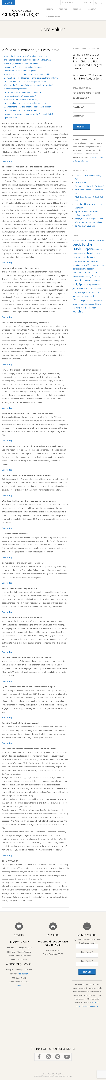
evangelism (88, 268)
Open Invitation (10, 117)
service (91, 304)
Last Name (78, 116)
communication (81, 261)
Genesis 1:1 (89, 280)
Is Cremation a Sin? (83, 215)
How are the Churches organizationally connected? (25, 67)
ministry (94, 292)
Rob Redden (23, 974)
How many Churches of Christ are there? (21, 63)
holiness (97, 280)
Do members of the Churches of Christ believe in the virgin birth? (31, 78)
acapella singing (80, 240)
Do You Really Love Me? (85, 226)
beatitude (98, 249)
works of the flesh (88, 308)
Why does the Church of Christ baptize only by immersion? (28, 85)
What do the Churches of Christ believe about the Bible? (27, 74)
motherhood (78, 296)
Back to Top (7, 161)
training (76, 307)
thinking (98, 304)
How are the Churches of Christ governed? (21, 70)
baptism (89, 249)
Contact (92, 9)
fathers (76, 276)
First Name (78, 107)
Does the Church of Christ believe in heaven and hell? (26, 103)
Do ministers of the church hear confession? (22, 92)
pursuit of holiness (94, 300)
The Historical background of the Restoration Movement (27, 60)
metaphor (83, 292)
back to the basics (82, 246)
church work (88, 257)
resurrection (78, 304)
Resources (77, 9)
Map (19, 985)
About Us (63, 9)
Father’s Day (85, 276)
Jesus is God (84, 288)
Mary (75, 292)
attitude (100, 240)
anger (92, 240)
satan (85, 304)
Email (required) (81, 98)
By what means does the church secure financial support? (28, 107)
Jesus (75, 288)
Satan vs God (80, 182)
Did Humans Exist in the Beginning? (89, 186)
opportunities (90, 296)
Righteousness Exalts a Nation (87, 211)
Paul (76, 300)
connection (95, 261)
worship (78, 311)
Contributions (53, 16)
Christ (89, 253)
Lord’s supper (95, 288)
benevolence (79, 253)
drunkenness (98, 265)
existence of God (82, 272)
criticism (77, 265)
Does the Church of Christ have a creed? (21, 110)
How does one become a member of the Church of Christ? (28, 114)
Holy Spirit (79, 284)
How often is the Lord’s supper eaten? (20, 96)
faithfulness (96, 273)
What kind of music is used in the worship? (21, 99)
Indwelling (96, 284)
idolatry (88, 285)
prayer (83, 300)
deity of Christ (87, 265)
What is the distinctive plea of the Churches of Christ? (26, 56)
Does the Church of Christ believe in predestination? (25, 81)
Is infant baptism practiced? (15, 88)
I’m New (49, 9)
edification (78, 268)
